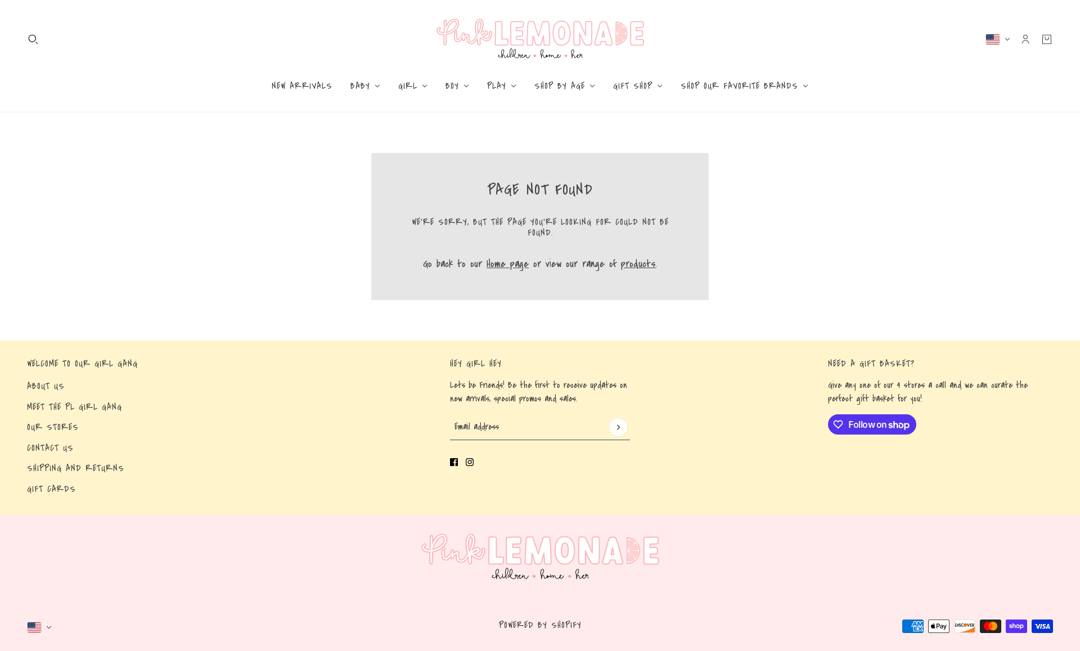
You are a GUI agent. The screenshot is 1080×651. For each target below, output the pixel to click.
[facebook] (454, 462)
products (638, 264)
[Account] (1025, 39)
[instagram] (470, 462)
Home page (508, 264)
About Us (46, 386)
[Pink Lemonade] (540, 39)
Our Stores (53, 427)
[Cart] (1047, 39)
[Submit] (618, 427)
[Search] (33, 39)
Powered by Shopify (540, 625)
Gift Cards (51, 489)
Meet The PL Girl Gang (74, 407)
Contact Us (50, 448)
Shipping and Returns (75, 468)
